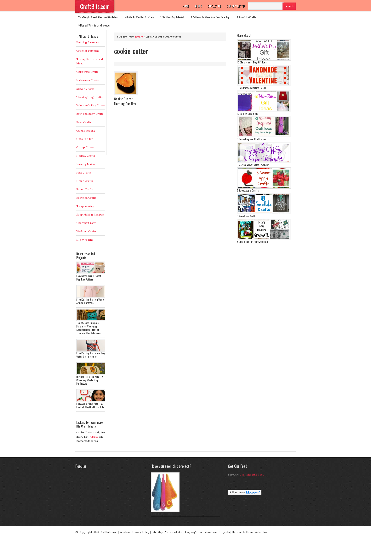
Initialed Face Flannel (161, 513)
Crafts (94, 436)
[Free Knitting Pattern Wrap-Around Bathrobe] (91, 297)
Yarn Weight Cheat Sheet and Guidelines (98, 17)
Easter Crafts (85, 88)
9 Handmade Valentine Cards (251, 88)
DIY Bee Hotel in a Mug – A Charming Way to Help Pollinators (89, 380)
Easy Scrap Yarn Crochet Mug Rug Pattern (88, 277)
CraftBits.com (95, 6)
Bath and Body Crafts (90, 113)
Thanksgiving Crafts (89, 97)
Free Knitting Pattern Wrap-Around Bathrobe (90, 301)
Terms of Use (174, 532)
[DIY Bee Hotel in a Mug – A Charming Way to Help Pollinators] (91, 374)
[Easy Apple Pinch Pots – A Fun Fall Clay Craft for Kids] (91, 401)
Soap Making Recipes (90, 214)
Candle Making (85, 130)
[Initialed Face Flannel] (165, 511)
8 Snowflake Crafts (246, 17)
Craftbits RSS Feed (252, 474)
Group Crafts (85, 147)
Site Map (157, 532)
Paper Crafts (84, 189)
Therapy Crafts (86, 223)
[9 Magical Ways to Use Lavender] (264, 162)
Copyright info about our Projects (207, 532)
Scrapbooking (85, 206)
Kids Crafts (83, 172)
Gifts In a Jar (84, 139)
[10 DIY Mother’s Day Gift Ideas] (264, 59)
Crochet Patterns (87, 50)
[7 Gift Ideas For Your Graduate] (264, 239)
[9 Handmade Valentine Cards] (264, 85)
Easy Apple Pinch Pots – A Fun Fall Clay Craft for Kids (90, 405)
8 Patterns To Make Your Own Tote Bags (211, 17)
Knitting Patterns (87, 42)
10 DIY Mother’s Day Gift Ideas (252, 62)
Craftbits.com (108, 532)
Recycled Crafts (86, 197)
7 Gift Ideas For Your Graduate (252, 241)
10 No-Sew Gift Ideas (247, 113)
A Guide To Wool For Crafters (139, 17)
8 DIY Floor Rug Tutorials (172, 17)
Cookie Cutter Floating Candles (125, 101)
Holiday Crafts (85, 155)
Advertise (261, 532)
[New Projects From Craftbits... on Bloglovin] (244, 494)
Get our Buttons (242, 532)
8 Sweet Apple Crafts (248, 190)
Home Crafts (84, 181)
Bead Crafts (83, 122)
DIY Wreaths (84, 239)
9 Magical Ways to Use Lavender (94, 25)
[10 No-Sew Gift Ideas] (264, 111)
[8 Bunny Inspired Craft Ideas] (264, 136)
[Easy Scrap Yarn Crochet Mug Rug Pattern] (91, 273)
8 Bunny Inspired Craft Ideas (251, 139)
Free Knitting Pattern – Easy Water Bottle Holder (90, 355)
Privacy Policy (141, 532)
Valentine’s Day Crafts (90, 105)
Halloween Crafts (87, 80)
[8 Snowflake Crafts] (264, 213)
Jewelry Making (86, 164)
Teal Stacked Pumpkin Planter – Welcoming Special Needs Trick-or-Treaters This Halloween (88, 328)
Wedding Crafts (86, 231)
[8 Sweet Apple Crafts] (264, 187)
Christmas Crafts (87, 72)
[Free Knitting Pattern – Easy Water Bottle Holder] (91, 350)
